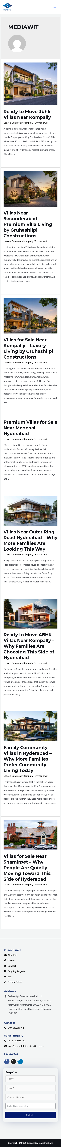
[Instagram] (13, 1061)
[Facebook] (6, 1061)
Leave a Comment (13, 122)
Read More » (10, 162)
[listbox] (30, 1106)
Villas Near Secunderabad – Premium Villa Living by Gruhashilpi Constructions (28, 224)
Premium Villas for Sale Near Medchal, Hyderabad (30, 427)
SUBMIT (30, 1115)
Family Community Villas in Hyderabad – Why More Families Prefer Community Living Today (28, 759)
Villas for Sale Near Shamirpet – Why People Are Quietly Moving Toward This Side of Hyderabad (27, 868)
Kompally (28, 122)
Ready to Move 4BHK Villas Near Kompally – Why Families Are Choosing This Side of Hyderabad (29, 646)
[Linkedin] (20, 1061)
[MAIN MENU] (55, 7)
